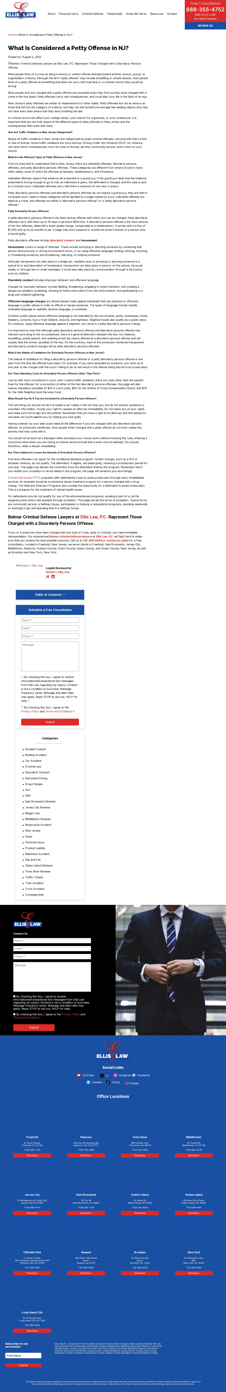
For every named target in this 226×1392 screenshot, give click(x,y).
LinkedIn (96, 1082)
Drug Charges (34, 784)
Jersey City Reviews (37, 807)
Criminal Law (33, 766)
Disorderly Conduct (37, 772)
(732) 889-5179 (32, 1207)
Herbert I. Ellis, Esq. (58, 572)
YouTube (87, 1075)
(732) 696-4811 (194, 1207)
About (51, 13)
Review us (205, 25)
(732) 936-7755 (32, 1150)
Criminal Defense (92, 13)
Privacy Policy (30, 711)
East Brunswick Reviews (40, 801)
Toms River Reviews (37, 871)
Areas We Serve (136, 13)
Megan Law (32, 813)
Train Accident (34, 883)
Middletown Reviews (38, 819)
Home (12, 34)
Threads (133, 1083)
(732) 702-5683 (140, 1150)
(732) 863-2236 (194, 1150)
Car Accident (33, 760)
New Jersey (32, 830)
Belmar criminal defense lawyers (70, 536)
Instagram (124, 1075)
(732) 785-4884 (86, 1150)
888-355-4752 (205, 9)
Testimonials (114, 13)
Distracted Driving (36, 778)
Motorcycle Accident (38, 824)
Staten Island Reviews (39, 865)
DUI (27, 790)
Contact (172, 13)
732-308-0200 (92, 540)
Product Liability (35, 848)
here (191, 1384)
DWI (28, 795)
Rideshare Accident (37, 854)
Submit (50, 722)
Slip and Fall (33, 859)
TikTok (115, 1082)
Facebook (143, 1075)
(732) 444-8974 (140, 1207)
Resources (156, 13)
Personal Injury (68, 13)
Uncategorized (34, 894)
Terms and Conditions (59, 711)
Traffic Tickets (34, 877)
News (28, 836)
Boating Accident (35, 755)
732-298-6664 (193, 1267)
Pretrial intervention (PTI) (24, 477)
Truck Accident (34, 888)
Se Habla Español (205, 18)
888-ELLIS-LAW (205, 14)
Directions (32, 1155)
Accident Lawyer (35, 749)
